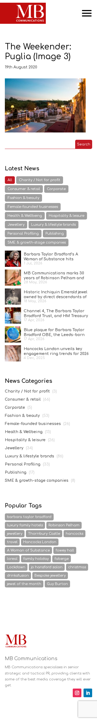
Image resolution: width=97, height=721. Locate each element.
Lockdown (16, 567)
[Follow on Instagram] (77, 693)
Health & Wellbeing (25, 216)
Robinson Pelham (63, 525)
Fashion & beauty (23, 198)
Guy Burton (57, 584)
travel (12, 542)
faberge (61, 559)
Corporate (56, 189)
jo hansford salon (47, 567)
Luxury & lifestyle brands (53, 225)
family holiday (36, 559)
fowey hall (65, 550)
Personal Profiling (23, 233)
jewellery (14, 534)
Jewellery (16, 225)
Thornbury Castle (44, 534)
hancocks (74, 534)
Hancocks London (39, 542)
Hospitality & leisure (66, 216)
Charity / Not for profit (39, 180)
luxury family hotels (25, 525)
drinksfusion (18, 575)
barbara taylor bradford (29, 517)
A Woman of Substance (28, 550)
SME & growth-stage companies (37, 242)
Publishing (55, 233)
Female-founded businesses (33, 207)
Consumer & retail (24, 189)
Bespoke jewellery (50, 575)
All (10, 180)
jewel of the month (24, 584)
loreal (12, 559)
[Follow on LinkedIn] (88, 693)
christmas (77, 567)
